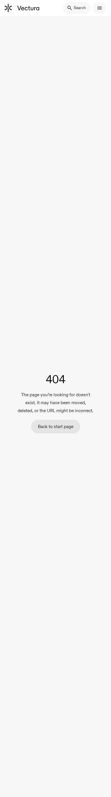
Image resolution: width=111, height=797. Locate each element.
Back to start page (55, 426)
